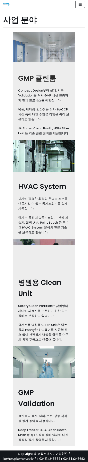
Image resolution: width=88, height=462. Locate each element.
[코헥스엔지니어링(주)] (7, 4)
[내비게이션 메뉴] (80, 4)
